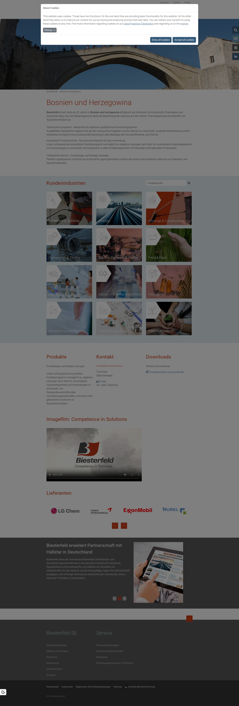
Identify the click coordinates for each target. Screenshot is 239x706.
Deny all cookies (161, 39)
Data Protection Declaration (139, 23)
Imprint (184, 23)
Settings (48, 30)
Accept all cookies (184, 39)
